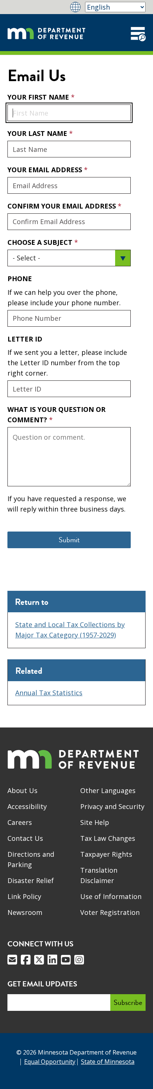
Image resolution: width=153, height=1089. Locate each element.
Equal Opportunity (49, 1062)
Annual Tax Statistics (48, 692)
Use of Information (110, 896)
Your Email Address (45, 169)
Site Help (94, 822)
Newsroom (24, 912)
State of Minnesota (107, 1062)
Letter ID (24, 338)
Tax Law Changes (107, 838)
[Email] (12, 959)
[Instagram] (79, 959)
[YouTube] (66, 959)
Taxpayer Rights (106, 854)
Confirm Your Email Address (62, 206)
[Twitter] (39, 959)
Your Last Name (38, 133)
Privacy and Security (112, 806)
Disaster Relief (30, 880)
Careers (19, 822)
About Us (22, 790)
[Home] (46, 32)
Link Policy (24, 896)
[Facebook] (25, 959)
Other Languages (108, 790)
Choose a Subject (40, 242)
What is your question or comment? (56, 414)
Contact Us (25, 838)
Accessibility (27, 806)
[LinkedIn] (52, 959)
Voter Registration (110, 912)
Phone (19, 278)
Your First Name (39, 97)
